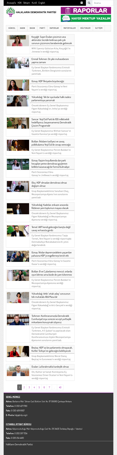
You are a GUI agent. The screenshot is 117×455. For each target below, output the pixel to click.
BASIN (32, 28)
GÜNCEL (11, 28)
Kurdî (34, 2)
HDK (20, 2)
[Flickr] (82, 2)
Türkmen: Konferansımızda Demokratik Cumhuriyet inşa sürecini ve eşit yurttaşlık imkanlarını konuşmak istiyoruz (51, 319)
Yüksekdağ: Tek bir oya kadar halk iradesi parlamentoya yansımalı (51, 98)
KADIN (22, 28)
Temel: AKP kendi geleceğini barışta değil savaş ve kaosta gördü (51, 228)
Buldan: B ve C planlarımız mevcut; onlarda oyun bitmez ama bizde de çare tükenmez (52, 273)
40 (60, 387)
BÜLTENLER (85, 28)
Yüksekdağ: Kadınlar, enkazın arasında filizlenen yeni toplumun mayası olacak (50, 206)
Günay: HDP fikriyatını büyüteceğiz (48, 81)
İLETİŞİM (98, 28)
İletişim (26, 2)
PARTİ (42, 28)
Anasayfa (11, 2)
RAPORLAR (54, 28)
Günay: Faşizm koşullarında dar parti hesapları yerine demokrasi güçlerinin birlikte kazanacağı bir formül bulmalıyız (50, 163)
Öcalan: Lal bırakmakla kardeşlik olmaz (50, 366)
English (42, 2)
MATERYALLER (70, 28)
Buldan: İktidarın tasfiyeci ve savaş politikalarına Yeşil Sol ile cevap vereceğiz (51, 143)
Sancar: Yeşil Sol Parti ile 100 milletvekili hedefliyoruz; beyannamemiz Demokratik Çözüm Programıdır (51, 122)
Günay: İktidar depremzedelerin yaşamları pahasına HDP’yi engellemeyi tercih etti (52, 254)
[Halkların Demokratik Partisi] (31, 11)
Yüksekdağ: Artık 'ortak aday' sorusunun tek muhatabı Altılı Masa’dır (51, 295)
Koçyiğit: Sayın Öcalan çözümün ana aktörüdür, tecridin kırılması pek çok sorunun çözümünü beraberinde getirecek (52, 40)
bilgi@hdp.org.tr (21, 415)
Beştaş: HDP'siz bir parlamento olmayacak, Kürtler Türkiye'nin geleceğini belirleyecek (52, 349)
